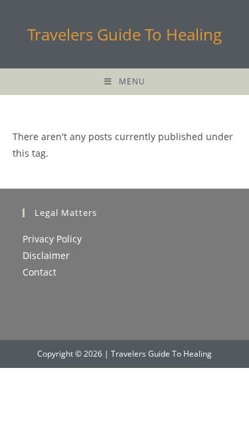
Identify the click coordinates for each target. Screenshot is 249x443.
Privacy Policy (52, 238)
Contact (39, 272)
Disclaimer (46, 255)
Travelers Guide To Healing (124, 34)
